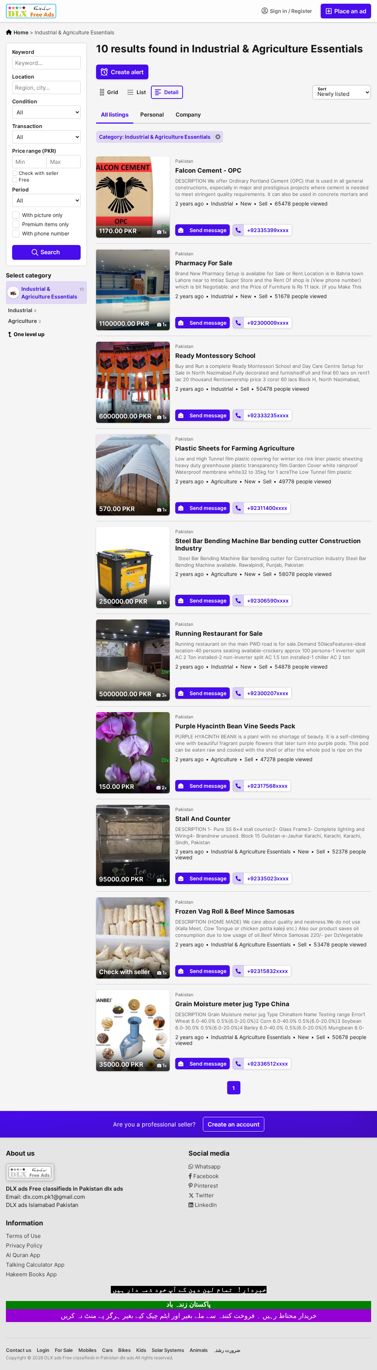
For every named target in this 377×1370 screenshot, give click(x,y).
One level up (29, 334)
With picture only (42, 215)
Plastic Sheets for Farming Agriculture (235, 448)
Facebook (205, 1176)
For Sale (64, 1350)
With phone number (45, 233)
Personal (152, 114)
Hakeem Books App (31, 1274)
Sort (322, 89)
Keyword (23, 52)
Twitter (204, 1195)
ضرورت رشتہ (226, 1350)
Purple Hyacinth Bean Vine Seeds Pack (235, 726)
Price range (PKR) (34, 151)
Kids (141, 1350)
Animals (199, 1350)
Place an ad (349, 11)
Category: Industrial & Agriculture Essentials (155, 137)
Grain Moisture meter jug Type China (232, 1004)
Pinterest (205, 1186)
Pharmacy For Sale (203, 263)
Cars (107, 1350)
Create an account (234, 1124)
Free (24, 179)
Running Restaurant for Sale (219, 633)
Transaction (27, 126)
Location (23, 77)
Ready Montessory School (215, 355)
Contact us (18, 1350)
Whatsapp (207, 1166)
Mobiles (87, 1350)
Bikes (124, 1350)
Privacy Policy (24, 1245)
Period (20, 190)
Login (43, 1350)
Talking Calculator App (35, 1265)
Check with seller (39, 173)
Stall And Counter (202, 818)
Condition (24, 101)
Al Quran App (23, 1255)
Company (188, 114)
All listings (114, 114)
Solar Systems (168, 1350)
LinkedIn (205, 1205)
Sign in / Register (290, 11)
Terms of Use (23, 1236)
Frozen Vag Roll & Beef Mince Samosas (235, 911)
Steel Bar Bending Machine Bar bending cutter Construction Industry (268, 544)
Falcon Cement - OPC (208, 170)
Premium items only (45, 224)
